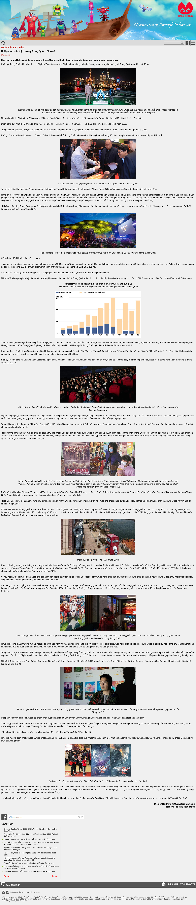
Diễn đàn (173, 884)
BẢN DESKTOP (12, 885)
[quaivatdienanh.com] (98, 39)
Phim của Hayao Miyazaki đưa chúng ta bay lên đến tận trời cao (29, 863)
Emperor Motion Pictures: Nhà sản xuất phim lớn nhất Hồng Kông (29, 839)
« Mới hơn (6, 876)
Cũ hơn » (55, 876)
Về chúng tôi (187, 884)
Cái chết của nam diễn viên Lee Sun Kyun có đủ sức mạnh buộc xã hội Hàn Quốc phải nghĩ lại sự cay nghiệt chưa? (31, 844)
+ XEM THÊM (7, 824)
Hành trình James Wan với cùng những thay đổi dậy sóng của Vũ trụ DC (29, 859)
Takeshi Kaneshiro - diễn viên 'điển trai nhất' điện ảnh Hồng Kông (29, 872)
